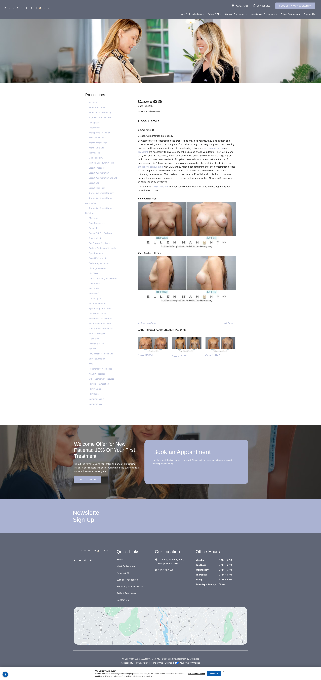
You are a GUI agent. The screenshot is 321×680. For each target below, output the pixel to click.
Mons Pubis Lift (96, 147)
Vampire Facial (96, 404)
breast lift (143, 152)
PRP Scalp (94, 394)
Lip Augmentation (97, 268)
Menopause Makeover (99, 132)
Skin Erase (94, 288)
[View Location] (233, 5)
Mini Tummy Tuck (97, 137)
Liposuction (94, 127)
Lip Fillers (93, 273)
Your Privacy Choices (190, 663)
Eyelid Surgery (96, 253)
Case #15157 (179, 356)
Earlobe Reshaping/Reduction (103, 248)
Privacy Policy (141, 663)
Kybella (92, 348)
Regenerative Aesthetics (100, 369)
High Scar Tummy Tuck (100, 117)
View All (93, 102)
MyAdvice (194, 659)
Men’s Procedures (97, 303)
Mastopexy (94, 218)
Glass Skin (94, 338)
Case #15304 (145, 355)
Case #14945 (212, 355)
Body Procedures (97, 107)
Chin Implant (95, 238)
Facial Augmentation (98, 263)
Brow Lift (93, 228)
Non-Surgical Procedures (101, 328)
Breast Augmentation (99, 173)
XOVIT (92, 363)
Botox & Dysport (97, 333)
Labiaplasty (94, 122)
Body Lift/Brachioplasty (100, 112)
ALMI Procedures (97, 374)
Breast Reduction (97, 188)
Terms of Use (156, 663)
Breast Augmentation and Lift (103, 178)
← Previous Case (147, 323)
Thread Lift (94, 293)
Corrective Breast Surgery (101, 193)
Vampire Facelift (96, 399)
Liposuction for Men (98, 313)
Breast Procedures (97, 168)
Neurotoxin (94, 283)
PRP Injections (95, 389)
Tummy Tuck (95, 152)
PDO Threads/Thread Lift (101, 353)
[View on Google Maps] (160, 626)
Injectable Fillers (96, 343)
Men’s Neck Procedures (100, 323)
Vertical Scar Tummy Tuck (101, 163)
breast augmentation (213, 148)
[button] (203, 14)
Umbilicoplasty (96, 157)
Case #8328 (150, 101)
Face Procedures (97, 223)
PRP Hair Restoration (99, 384)
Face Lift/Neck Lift (98, 258)
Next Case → (229, 323)
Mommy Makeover (98, 142)
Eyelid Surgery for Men (100, 308)
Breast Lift (94, 183)
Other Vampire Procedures (101, 379)
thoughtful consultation (150, 166)
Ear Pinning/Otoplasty (99, 243)
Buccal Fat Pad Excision (100, 233)
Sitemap (169, 663)
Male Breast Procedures (100, 318)
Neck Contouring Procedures (103, 278)
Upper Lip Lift (95, 298)
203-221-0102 (160, 186)
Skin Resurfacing (97, 358)
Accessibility (127, 663)
